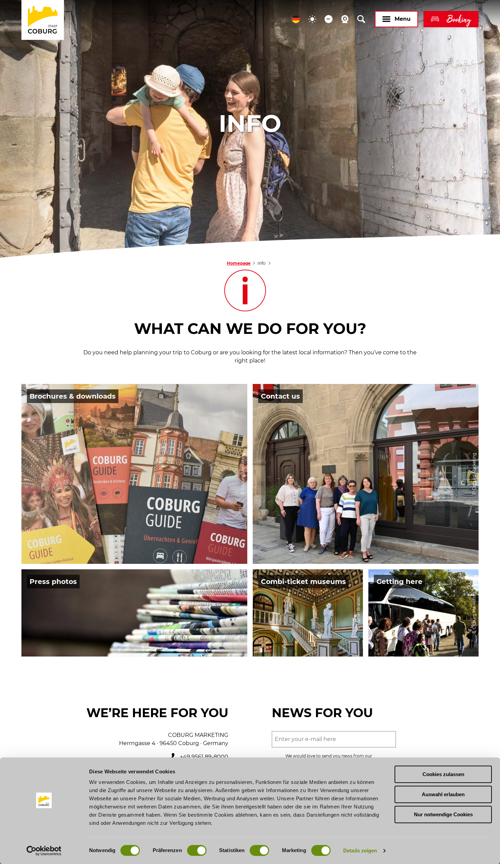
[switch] (196, 850)
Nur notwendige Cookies (443, 814)
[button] (296, 19)
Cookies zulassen (443, 774)
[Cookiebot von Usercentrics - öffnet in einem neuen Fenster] (44, 851)
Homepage (239, 263)
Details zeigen (360, 850)
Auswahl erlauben (443, 794)
